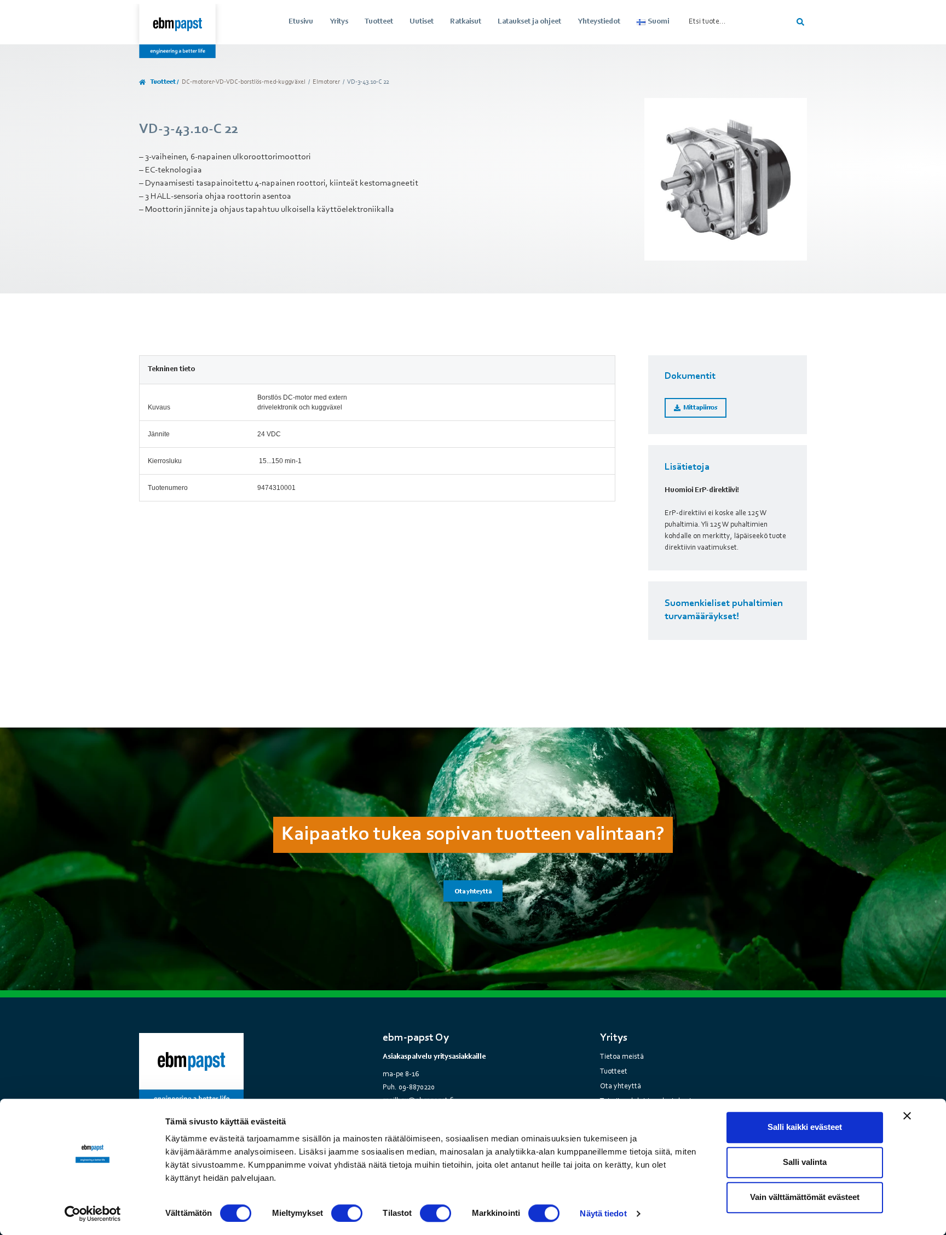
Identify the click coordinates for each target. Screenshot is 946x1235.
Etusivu (301, 22)
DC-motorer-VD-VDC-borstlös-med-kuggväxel (243, 82)
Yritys (339, 22)
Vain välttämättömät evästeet (805, 1197)
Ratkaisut (465, 22)
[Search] (802, 22)
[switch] (346, 1213)
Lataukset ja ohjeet (529, 22)
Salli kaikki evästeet (805, 1127)
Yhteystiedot (599, 22)
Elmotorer (326, 82)
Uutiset (421, 22)
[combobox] (736, 22)
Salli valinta (805, 1162)
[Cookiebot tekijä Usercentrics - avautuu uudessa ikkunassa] (93, 1213)
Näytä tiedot (603, 1213)
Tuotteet (379, 22)
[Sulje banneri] (907, 1115)
